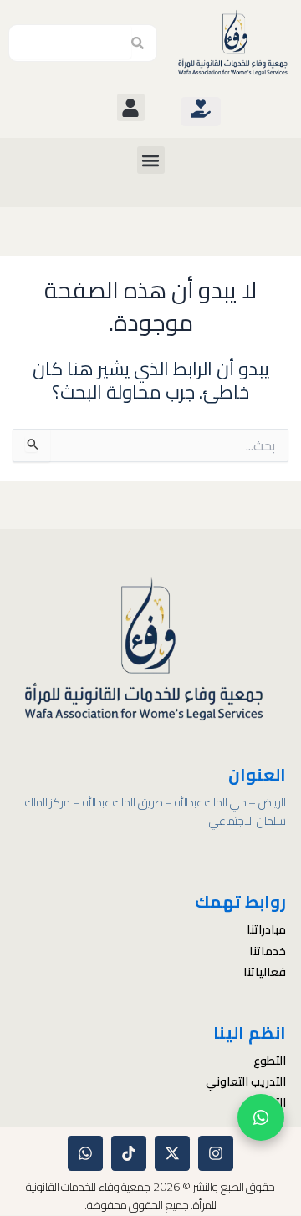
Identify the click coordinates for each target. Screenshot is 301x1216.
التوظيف (265, 1102)
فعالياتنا (264, 972)
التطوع (269, 1060)
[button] (131, 107)
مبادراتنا (266, 929)
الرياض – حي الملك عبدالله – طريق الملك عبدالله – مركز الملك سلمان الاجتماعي (155, 811)
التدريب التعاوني (246, 1081)
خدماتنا (267, 951)
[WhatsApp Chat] (260, 1117)
